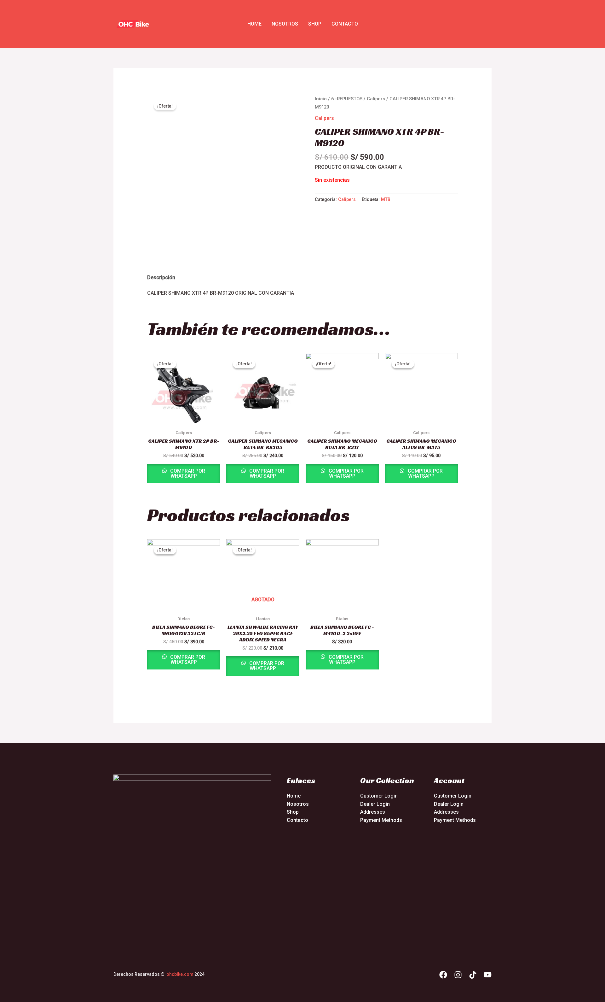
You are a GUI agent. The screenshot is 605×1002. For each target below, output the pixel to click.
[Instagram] (458, 975)
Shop (314, 24)
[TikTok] (473, 975)
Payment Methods (381, 820)
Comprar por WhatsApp (187, 473)
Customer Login (379, 796)
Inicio (321, 99)
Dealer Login (375, 804)
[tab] (161, 277)
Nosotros (285, 24)
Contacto (344, 24)
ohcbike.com (179, 974)
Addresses (372, 812)
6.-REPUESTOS (346, 99)
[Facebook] (443, 975)
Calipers (376, 99)
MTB (385, 199)
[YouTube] (488, 975)
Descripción (161, 277)
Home (254, 24)
